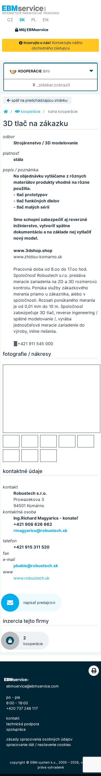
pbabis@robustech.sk (35, 565)
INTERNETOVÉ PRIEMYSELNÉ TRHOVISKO (30, 13)
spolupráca (16, 729)
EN (45, 19)
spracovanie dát (20, 744)
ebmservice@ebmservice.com (32, 686)
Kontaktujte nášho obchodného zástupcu (53, 45)
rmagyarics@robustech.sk (40, 530)
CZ (10, 19)
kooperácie (30, 111)
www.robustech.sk (31, 578)
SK (22, 19)
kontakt (12, 718)
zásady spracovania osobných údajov (39, 739)
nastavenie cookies (54, 744)
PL (33, 19)
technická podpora (22, 724)
